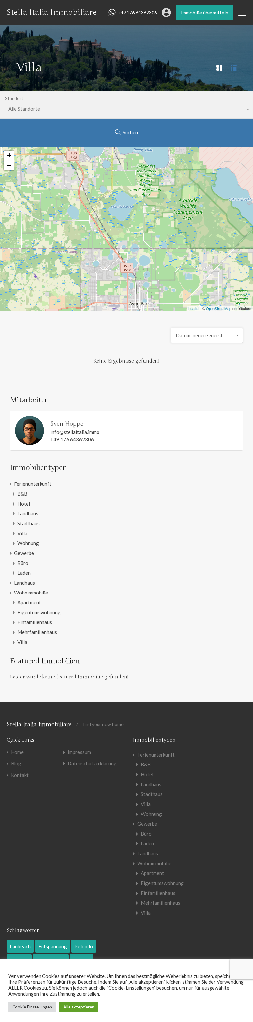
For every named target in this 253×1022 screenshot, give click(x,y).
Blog (16, 763)
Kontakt (20, 775)
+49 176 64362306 (137, 12)
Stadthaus (28, 523)
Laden (24, 573)
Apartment (29, 602)
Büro (22, 563)
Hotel (23, 504)
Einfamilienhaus (34, 622)
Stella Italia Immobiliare (52, 12)
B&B (22, 494)
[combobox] (207, 335)
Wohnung (28, 543)
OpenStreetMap (218, 308)
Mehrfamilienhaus (37, 632)
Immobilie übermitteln (204, 12)
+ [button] (9, 155)
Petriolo (83, 946)
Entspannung (52, 946)
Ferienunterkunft (32, 484)
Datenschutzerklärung (92, 763)
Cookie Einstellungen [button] (32, 1006)
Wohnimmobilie (31, 592)
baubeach (20, 946)
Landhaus (27, 513)
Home (17, 752)
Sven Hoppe (66, 423)
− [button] (9, 165)
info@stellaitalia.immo (74, 432)
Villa (22, 533)
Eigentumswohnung (39, 612)
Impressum (79, 752)
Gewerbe (24, 553)
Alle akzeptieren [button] (78, 1006)
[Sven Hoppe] (29, 442)
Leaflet (193, 308)
